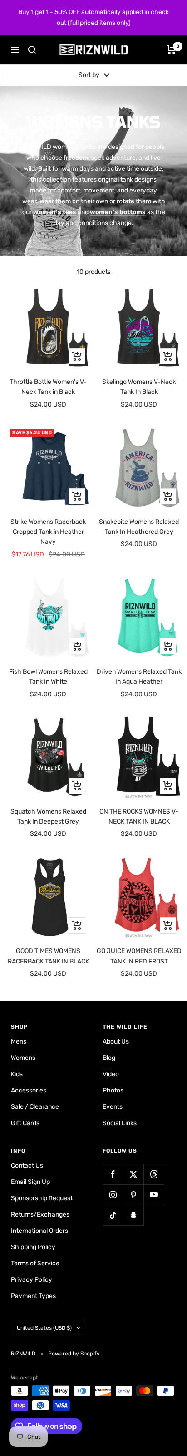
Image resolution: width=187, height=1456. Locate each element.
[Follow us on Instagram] (113, 1194)
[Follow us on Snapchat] (133, 1215)
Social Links (120, 1123)
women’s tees (54, 212)
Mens (18, 1041)
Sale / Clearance (35, 1107)
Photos (113, 1090)
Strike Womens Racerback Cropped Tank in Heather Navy (48, 532)
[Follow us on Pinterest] (133, 1194)
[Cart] (171, 49)
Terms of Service (35, 1263)
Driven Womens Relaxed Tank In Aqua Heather (139, 676)
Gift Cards (25, 1123)
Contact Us (27, 1165)
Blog (109, 1058)
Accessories (28, 1090)
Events (113, 1107)
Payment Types (33, 1296)
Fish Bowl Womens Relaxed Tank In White (48, 676)
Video (111, 1074)
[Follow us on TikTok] (113, 1215)
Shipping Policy (33, 1247)
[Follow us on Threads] (153, 1174)
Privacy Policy (31, 1280)
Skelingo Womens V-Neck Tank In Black (139, 387)
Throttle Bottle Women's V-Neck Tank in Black (48, 387)
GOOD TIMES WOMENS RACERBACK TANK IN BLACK (48, 956)
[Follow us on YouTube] (153, 1194)
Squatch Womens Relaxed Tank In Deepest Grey (48, 816)
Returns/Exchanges (40, 1214)
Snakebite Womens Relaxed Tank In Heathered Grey (139, 527)
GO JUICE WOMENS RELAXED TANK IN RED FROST (139, 956)
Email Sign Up (30, 1182)
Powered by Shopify (74, 1354)
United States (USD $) (44, 1328)
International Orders (39, 1231)
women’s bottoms (118, 212)
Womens (23, 1058)
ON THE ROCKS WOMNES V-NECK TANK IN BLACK (138, 816)
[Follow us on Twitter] (133, 1174)
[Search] (32, 50)
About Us (116, 1041)
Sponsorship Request (42, 1198)
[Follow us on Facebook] (113, 1174)
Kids (17, 1074)
